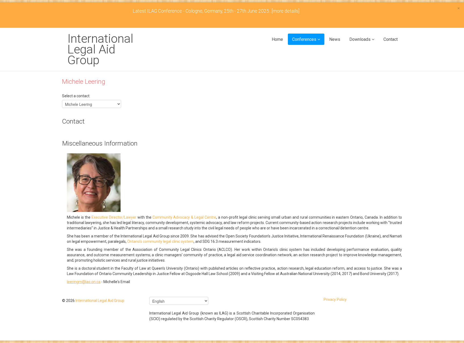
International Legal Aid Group (100, 49)
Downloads (360, 39)
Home (277, 39)
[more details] (285, 11)
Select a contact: (76, 96)
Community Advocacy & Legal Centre (184, 217)
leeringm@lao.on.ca (83, 282)
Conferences (304, 39)
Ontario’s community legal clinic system (160, 241)
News (334, 39)
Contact (390, 39)
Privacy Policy (335, 299)
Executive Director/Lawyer (114, 217)
